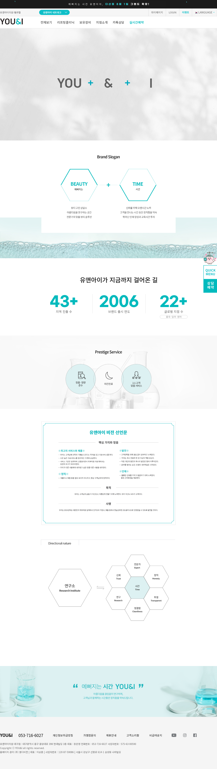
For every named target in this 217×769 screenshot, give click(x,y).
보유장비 (85, 22)
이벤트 (185, 12)
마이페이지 (157, 12)
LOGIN (172, 12)
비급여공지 (155, 735)
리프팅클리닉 (65, 22)
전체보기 (46, 22)
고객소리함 (132, 735)
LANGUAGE (205, 12)
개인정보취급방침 (63, 735)
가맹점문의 (89, 735)
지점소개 (102, 22)
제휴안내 (111, 735)
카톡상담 (118, 22)
